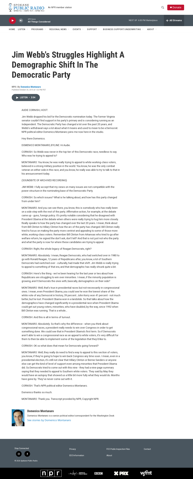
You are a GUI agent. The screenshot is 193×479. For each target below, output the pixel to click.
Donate (177, 7)
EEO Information (76, 455)
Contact (147, 449)
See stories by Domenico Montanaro (49, 420)
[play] (12, 20)
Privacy (72, 449)
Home (12, 29)
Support (92, 29)
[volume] (21, 20)
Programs (37, 29)
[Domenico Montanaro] (18, 417)
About (150, 29)
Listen (21, 29)
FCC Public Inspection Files (118, 449)
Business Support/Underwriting (122, 29)
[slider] (25, 20)
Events (77, 29)
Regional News (58, 29)
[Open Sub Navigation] (27, 29)
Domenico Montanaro (31, 86)
